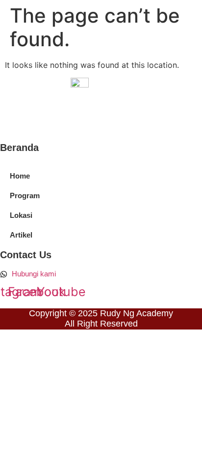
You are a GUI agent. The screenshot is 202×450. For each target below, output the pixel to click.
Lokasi (21, 215)
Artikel (21, 235)
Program (25, 195)
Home (20, 176)
